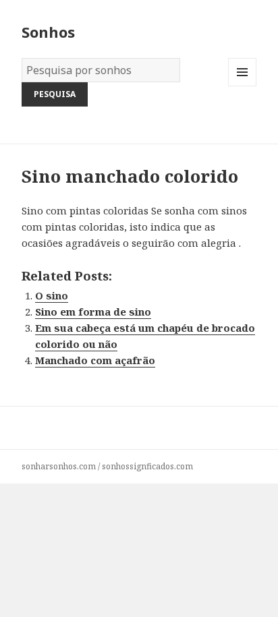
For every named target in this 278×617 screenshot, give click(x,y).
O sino (51, 295)
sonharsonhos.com (59, 466)
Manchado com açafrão (95, 360)
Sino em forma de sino (93, 311)
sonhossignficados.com (147, 466)
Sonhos (48, 32)
